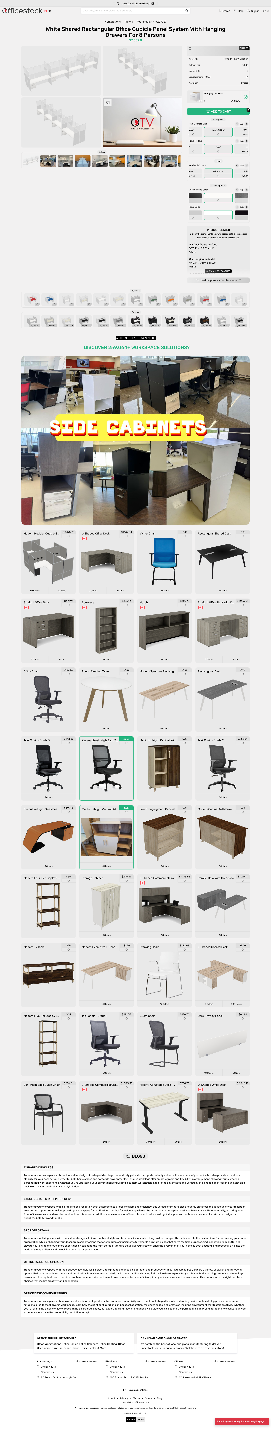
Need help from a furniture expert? (220, 280)
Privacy (124, 1398)
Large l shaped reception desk (48, 1199)
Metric (141, 1419)
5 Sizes (236, 1073)
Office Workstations (49, 1344)
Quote (148, 1398)
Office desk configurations (45, 1293)
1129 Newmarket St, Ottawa (194, 1377)
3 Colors (49, 797)
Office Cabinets (88, 1344)
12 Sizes (62, 590)
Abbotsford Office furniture (136, 1402)
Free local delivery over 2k (137, 3)
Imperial (131, 1419)
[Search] (187, 11)
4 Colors (222, 590)
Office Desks (88, 1348)
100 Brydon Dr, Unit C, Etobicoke (128, 1377)
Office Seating (108, 1344)
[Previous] (237, 123)
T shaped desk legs (38, 1167)
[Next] (246, 123)
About (111, 1398)
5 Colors (107, 728)
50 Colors (35, 590)
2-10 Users (236, 1004)
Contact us (47, 1372)
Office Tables (70, 1344)
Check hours (48, 1366)
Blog (159, 1398)
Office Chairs (71, 1348)
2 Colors (93, 590)
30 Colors (151, 1142)
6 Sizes (120, 590)
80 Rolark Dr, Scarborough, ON (58, 1377)
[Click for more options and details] (201, 101)
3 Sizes (62, 659)
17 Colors (164, 1004)
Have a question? (137, 1389)
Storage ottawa (36, 1230)
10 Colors (208, 1073)
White (203, 248)
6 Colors (165, 590)
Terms (136, 1398)
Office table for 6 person (44, 1262)
